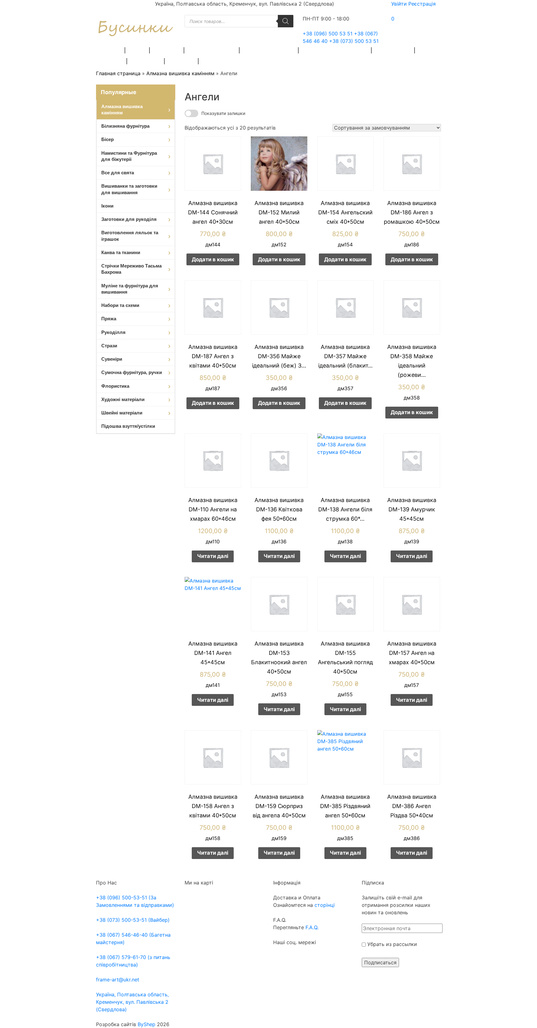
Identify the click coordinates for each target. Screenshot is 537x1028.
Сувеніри (182, 61)
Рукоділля (146, 61)
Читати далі (212, 556)
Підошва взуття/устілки (128, 426)
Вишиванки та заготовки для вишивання (129, 189)
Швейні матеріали (212, 50)
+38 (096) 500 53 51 (327, 33)
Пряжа (111, 50)
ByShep (146, 1024)
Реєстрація (422, 4)
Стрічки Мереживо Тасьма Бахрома (131, 269)
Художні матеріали (269, 50)
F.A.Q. (312, 927)
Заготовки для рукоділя (335, 50)
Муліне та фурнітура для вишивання (129, 289)
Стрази (112, 61)
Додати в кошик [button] (213, 259)
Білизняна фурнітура (125, 126)
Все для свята (117, 172)
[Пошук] (285, 21)
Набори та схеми (120, 305)
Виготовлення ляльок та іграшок (129, 235)
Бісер (137, 50)
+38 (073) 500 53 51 (354, 41)
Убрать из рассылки (391, 944)
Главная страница (118, 73)
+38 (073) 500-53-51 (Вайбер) (133, 920)
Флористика (393, 50)
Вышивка (167, 50)
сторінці (324, 905)
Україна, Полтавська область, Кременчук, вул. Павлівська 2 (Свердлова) (132, 1001)
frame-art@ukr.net (117, 979)
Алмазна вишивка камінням (180, 73)
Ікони (107, 205)
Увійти (399, 4)
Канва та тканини (120, 252)
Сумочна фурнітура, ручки (131, 372)
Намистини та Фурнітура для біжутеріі (129, 156)
